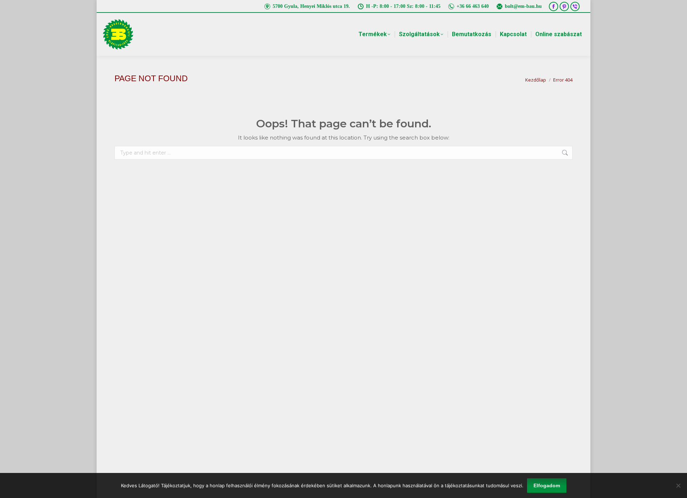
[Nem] (678, 485)
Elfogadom (546, 485)
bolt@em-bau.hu (523, 6)
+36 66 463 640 (473, 6)
